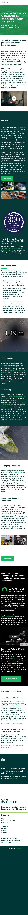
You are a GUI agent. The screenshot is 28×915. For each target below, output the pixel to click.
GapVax (12, 658)
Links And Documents (7, 817)
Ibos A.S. (16, 669)
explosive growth (17, 472)
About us (4, 826)
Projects (4, 828)
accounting (4, 513)
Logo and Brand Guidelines (9, 821)
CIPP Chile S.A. (10, 665)
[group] (14, 636)
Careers (4, 830)
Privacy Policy (19, 848)
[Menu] (25, 2)
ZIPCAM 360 (8, 603)
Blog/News (4, 822)
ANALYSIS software (7, 617)
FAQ (2, 819)
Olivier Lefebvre (14, 129)
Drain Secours (17, 705)
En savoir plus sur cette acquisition (12, 723)
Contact (4, 832)
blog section (14, 778)
